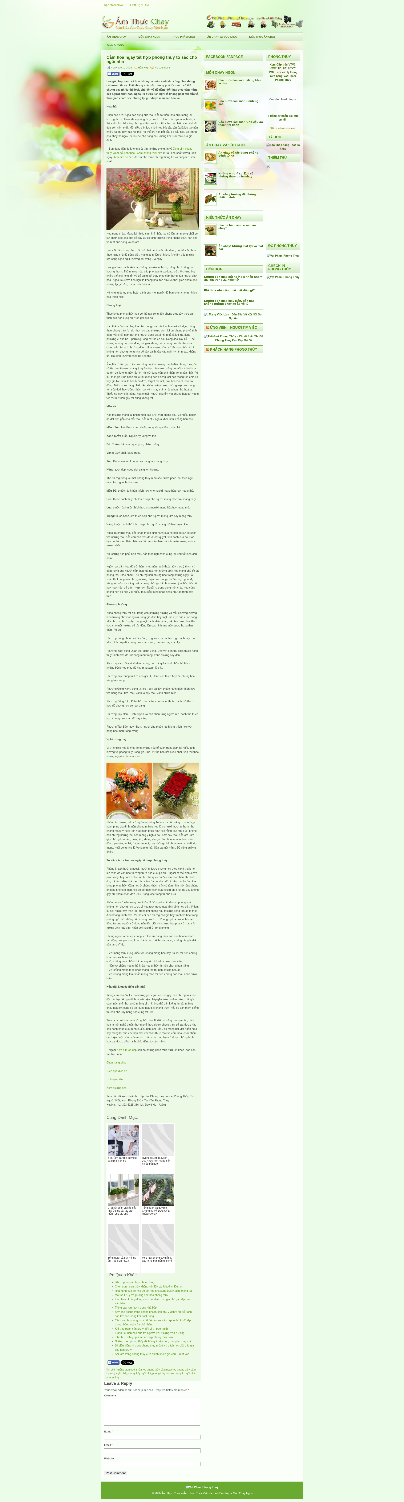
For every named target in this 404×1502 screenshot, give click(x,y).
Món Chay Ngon (149, 36)
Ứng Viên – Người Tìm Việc (233, 327)
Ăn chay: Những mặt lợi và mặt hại (240, 247)
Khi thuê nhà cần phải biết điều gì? (229, 290)
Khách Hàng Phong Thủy (233, 349)
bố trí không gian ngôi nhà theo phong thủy (135, 1369)
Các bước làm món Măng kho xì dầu (239, 81)
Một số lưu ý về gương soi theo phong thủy (141, 1295)
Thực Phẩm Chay (183, 36)
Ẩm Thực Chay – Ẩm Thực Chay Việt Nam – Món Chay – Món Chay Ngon (206, 1493)
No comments (162, 67)
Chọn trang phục (116, 1062)
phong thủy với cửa (163, 1373)
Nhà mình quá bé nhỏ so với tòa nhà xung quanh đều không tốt (153, 1290)
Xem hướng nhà (116, 1087)
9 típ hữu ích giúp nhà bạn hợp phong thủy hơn (144, 1337)
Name (108, 1431)
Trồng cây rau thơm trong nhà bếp (136, 1307)
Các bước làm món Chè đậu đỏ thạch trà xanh (240, 123)
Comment (110, 1395)
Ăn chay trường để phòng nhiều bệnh (237, 196)
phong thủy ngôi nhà (139, 1373)
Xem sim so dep (127, 1049)
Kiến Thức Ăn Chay (262, 36)
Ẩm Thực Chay (117, 36)
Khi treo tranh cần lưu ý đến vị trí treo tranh (141, 1328)
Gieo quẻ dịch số (116, 1071)
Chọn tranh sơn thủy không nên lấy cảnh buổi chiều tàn (148, 1286)
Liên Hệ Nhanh (140, 5)
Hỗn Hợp (143, 67)
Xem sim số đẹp (123, 157)
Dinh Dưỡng (115, 45)
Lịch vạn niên (114, 1079)
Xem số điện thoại (124, 152)
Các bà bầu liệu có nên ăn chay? (237, 226)
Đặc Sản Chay (114, 5)
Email (108, 1445)
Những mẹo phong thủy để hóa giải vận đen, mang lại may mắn (153, 1341)
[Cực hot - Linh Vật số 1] (283, 148)
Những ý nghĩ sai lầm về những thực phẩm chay (235, 175)
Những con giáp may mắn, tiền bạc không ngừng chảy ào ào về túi (229, 302)
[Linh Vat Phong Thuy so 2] (283, 167)
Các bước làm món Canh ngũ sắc (239, 102)
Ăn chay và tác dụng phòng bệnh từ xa (238, 154)
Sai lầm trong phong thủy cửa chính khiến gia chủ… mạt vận (152, 1354)
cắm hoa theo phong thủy (175, 1369)
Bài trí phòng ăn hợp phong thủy (134, 1282)
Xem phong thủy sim (149, 152)
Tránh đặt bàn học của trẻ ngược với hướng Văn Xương (149, 1332)
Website (109, 1458)
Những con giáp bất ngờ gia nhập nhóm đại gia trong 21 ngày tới (233, 278)
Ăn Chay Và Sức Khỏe (222, 36)
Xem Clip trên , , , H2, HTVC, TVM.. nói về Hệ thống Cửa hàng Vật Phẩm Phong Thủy (283, 72)
